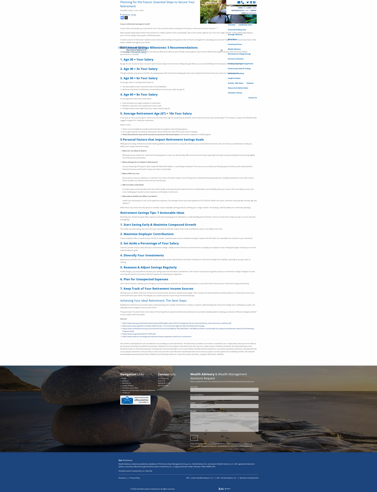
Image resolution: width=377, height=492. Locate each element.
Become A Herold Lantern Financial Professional (138, 390)
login (240, 10)
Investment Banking (236, 73)
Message (193, 411)
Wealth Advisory (234, 49)
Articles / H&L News (235, 83)
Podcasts (250, 83)
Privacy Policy (135, 478)
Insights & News (234, 78)
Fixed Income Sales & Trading (239, 68)
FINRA (203, 466)
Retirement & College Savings (239, 54)
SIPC (213, 466)
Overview (231, 25)
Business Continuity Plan (249, 478)
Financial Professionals (237, 30)
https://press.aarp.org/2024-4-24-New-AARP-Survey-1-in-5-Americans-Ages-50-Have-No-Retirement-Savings (163, 326)
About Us (231, 20)
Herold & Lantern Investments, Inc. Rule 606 (135, 471)
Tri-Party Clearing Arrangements (240, 64)
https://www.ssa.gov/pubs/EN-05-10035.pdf (139, 334)
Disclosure (122, 478)
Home (254, 15)
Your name (194, 387)
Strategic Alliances (235, 34)
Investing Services (235, 44)
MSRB (209, 466)
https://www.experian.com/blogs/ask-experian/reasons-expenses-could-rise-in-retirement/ (157, 336)
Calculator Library (235, 93)
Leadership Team (245, 25)
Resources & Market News (238, 88)
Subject (193, 403)
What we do (232, 39)
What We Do (126, 383)
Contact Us (252, 98)
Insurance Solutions (236, 59)
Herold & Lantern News (130, 388)
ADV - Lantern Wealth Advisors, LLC (199, 478)
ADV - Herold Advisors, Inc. (226, 478)
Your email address (197, 395)
